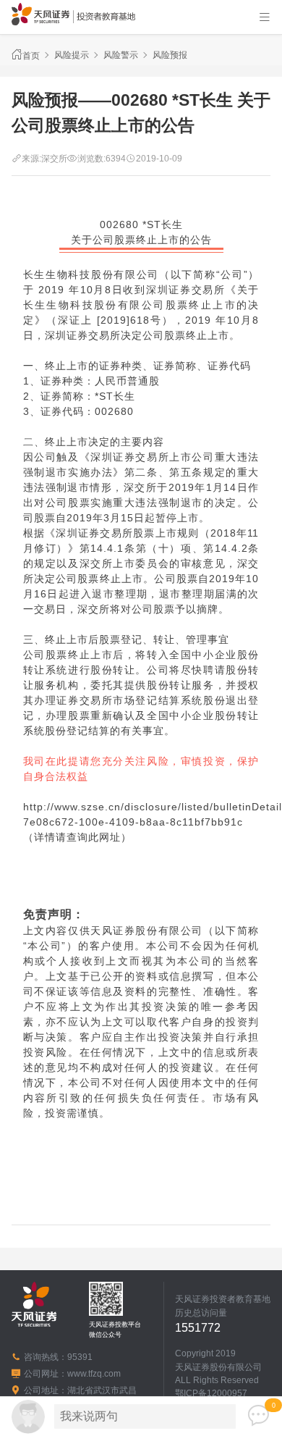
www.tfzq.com (94, 1374)
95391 (80, 1357)
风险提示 (71, 55)
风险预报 (170, 55)
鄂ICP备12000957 (211, 1393)
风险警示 (120, 55)
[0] (258, 1416)
